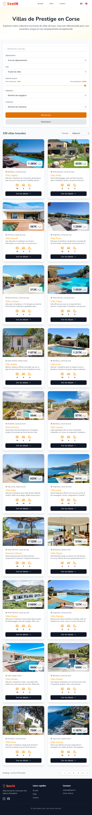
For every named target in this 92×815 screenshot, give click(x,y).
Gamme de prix (11, 78)
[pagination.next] (87, 773)
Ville (7, 67)
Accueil (40, 3)
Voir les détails (22, 193)
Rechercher (46, 115)
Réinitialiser (46, 122)
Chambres (9, 102)
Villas (51, 3)
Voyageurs (9, 90)
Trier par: (65, 133)
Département (10, 55)
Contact (62, 3)
